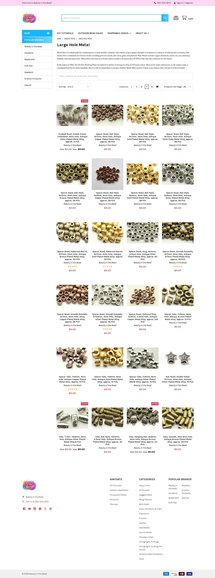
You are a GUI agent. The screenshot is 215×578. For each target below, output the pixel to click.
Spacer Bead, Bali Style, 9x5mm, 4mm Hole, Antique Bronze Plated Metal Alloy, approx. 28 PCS (72, 197)
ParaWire (28, 53)
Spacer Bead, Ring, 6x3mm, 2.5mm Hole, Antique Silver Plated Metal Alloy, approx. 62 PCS (142, 255)
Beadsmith (29, 59)
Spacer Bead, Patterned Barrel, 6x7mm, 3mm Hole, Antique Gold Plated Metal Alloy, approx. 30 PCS (107, 255)
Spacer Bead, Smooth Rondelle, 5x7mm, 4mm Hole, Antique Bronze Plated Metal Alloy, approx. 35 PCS (177, 255)
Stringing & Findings (149, 542)
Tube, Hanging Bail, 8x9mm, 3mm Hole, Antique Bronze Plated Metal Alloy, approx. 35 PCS (142, 441)
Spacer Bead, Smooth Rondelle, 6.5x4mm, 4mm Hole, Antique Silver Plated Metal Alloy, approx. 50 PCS (107, 318)
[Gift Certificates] (176, 18)
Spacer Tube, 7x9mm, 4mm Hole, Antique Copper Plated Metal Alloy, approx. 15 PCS (72, 379)
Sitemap (114, 504)
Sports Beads (145, 532)
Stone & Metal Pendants (151, 554)
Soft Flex (28, 66)
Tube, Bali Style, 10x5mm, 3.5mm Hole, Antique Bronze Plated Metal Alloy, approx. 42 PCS (107, 441)
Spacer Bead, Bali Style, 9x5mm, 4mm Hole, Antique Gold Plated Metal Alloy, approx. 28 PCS (142, 197)
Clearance (144, 513)
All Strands (144, 490)
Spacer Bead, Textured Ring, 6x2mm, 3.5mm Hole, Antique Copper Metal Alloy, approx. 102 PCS (142, 318)
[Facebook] (24, 509)
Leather (142, 523)
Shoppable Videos (118, 33)
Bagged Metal (145, 495)
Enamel (142, 518)
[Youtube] (29, 509)
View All (27, 85)
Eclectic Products (32, 78)
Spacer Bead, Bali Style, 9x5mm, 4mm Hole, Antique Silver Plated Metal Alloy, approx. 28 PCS (177, 197)
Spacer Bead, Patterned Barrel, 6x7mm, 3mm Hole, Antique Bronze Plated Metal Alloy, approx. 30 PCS (72, 255)
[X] (45, 509)
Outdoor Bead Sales (90, 33)
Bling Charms (145, 499)
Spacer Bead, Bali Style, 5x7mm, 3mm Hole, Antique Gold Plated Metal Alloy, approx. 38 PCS (142, 138)
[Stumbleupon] (40, 509)
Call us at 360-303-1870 (37, 501)
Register (189, 3)
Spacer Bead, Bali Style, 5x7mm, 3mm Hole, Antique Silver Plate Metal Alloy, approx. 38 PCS (177, 138)
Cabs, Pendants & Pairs (150, 509)
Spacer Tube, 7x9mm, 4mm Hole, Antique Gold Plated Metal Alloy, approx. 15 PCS (107, 379)
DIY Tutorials (65, 33)
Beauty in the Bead (33, 46)
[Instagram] (34, 509)
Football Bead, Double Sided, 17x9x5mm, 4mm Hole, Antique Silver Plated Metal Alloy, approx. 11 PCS (72, 138)
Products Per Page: (173, 87)
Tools (141, 559)
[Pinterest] (50, 509)
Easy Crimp (144, 485)
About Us (141, 33)
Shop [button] (27, 33)
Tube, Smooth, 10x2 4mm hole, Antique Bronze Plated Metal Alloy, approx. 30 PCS (178, 439)
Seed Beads (144, 527)
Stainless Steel (146, 537)
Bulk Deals (144, 504)
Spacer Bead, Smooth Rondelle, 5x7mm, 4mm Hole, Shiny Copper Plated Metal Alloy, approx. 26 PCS (72, 318)
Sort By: (62, 87)
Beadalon (28, 72)
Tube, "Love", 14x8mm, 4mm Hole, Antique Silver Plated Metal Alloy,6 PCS (72, 439)
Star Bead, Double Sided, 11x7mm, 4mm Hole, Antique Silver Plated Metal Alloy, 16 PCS (177, 379)
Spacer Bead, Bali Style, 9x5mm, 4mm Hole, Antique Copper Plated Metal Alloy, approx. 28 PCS (107, 197)
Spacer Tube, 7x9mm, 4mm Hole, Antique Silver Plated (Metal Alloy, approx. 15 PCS (142, 379)
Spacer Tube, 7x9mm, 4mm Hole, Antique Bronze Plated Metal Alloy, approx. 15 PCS (177, 317)
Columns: (123, 87)
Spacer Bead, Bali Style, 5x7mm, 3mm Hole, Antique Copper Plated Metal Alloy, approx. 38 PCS (107, 138)
